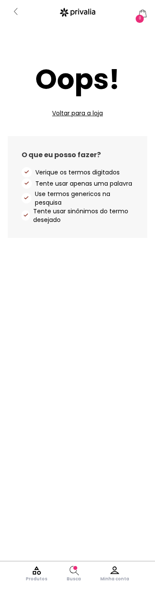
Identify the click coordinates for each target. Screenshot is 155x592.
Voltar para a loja (77, 113)
